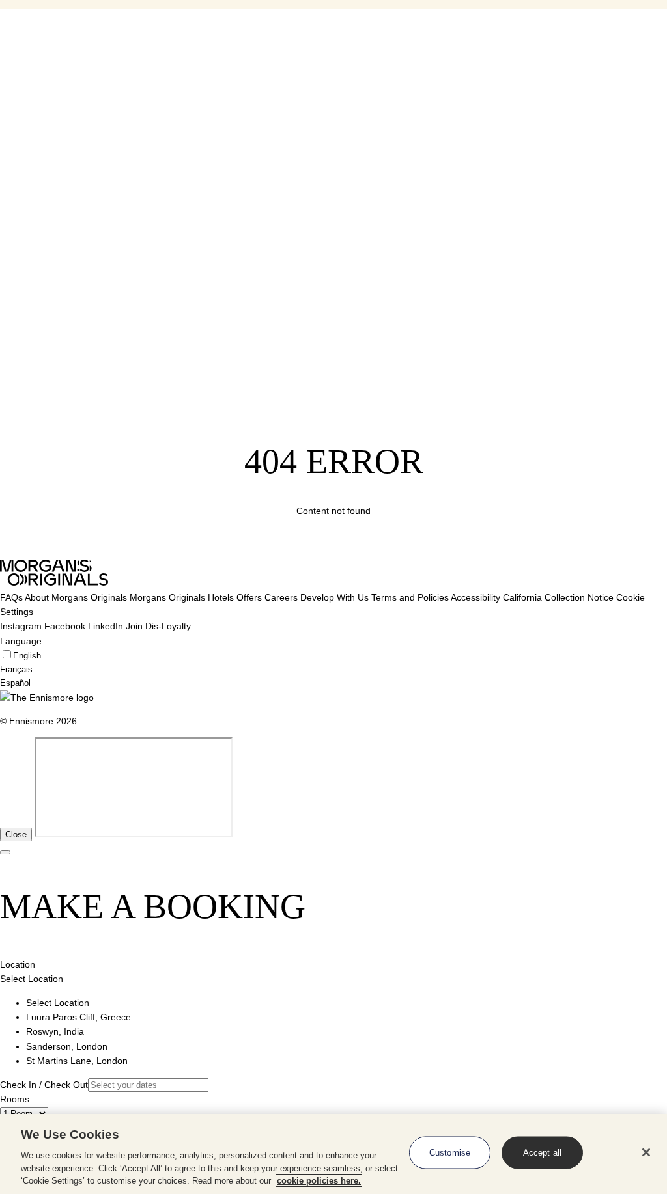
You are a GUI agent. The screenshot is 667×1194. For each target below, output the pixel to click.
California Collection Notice (558, 597)
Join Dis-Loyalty (158, 626)
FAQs (11, 597)
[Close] (646, 1152)
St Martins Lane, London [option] (77, 1060)
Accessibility (475, 597)
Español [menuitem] (15, 149)
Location (17, 964)
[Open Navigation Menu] (5, 58)
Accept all (542, 1153)
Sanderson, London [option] (66, 1046)
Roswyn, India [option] (55, 1031)
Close (16, 834)
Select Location (34, 95)
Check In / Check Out (44, 1084)
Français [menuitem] (16, 136)
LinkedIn (105, 626)
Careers (281, 597)
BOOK (27, 170)
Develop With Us (334, 597)
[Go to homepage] (27, 79)
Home (38, 16)
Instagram (21, 626)
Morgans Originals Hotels (182, 597)
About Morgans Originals (76, 597)
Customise (449, 1153)
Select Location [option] (57, 1002)
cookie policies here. (319, 1181)
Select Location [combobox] (31, 978)
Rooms (14, 1099)
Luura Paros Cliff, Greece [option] (78, 1017)
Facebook (64, 626)
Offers (249, 597)
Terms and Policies (410, 597)
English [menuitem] (14, 123)
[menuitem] (83, 201)
